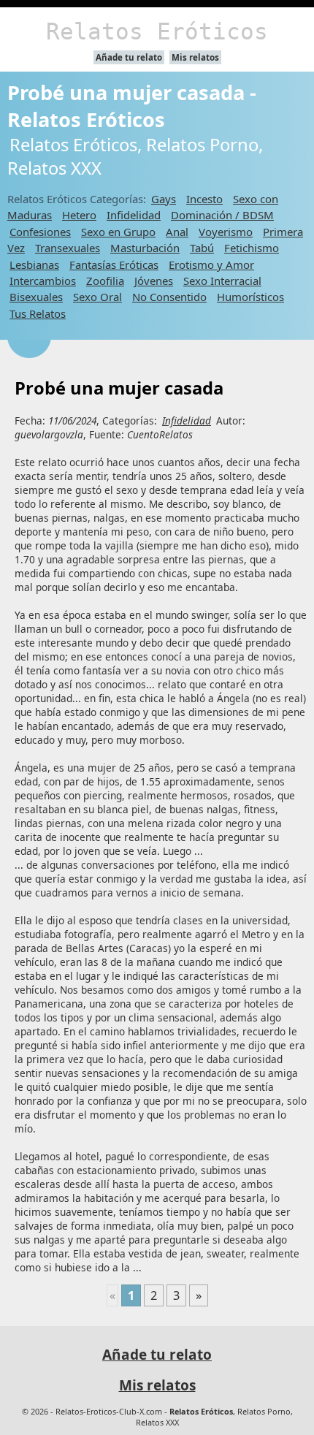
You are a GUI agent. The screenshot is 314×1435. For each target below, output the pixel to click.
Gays (163, 198)
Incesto (204, 198)
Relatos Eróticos (157, 31)
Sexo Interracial (222, 280)
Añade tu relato (129, 57)
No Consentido (169, 296)
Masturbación (145, 247)
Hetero (79, 215)
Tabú (202, 247)
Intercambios (42, 280)
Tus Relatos (37, 313)
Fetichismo (251, 247)
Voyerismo (226, 231)
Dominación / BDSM (222, 215)
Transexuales (67, 247)
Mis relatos (195, 57)
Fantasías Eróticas (113, 264)
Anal (177, 231)
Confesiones (40, 231)
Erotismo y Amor (211, 264)
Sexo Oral (97, 296)
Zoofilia (105, 280)
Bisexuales (36, 296)
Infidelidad (134, 215)
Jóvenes (153, 280)
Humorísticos (250, 296)
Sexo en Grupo (118, 231)
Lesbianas (34, 264)
